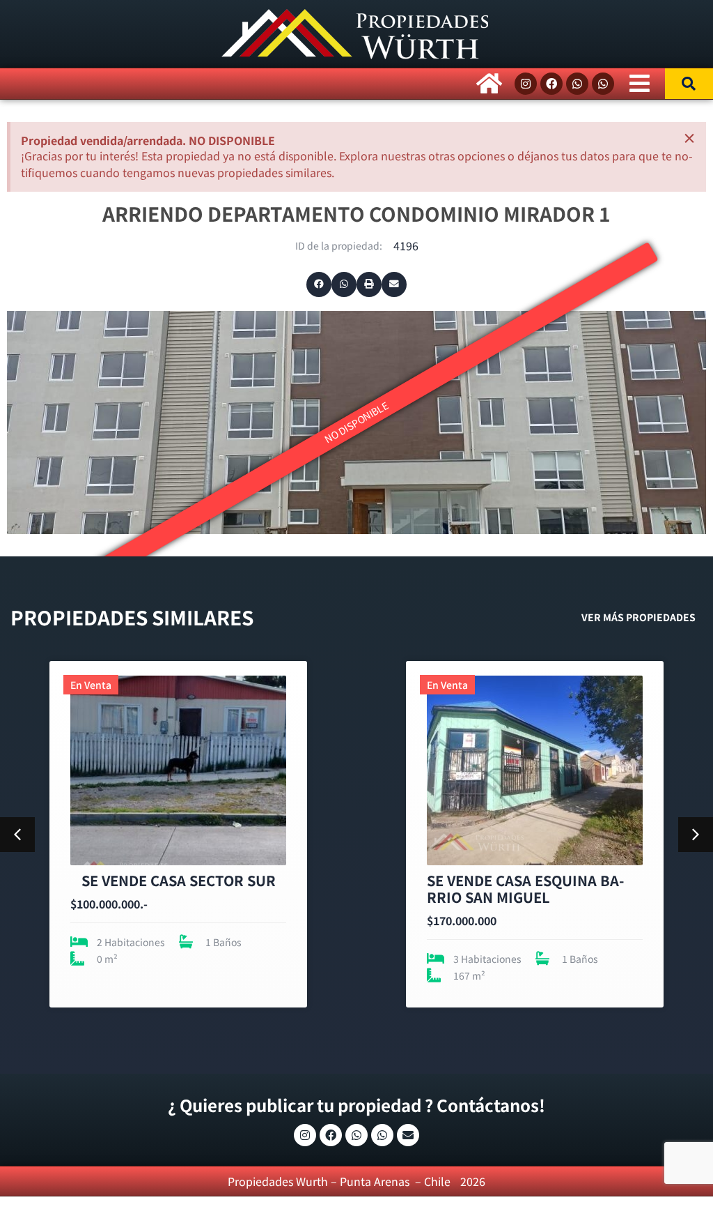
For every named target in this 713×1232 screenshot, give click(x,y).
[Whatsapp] (577, 84)
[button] (318, 284)
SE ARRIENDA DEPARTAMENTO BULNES (530, 889)
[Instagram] (526, 84)
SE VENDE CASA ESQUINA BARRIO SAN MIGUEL (168, 889)
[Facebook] (551, 84)
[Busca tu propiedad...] (689, 83)
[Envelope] (408, 1135)
